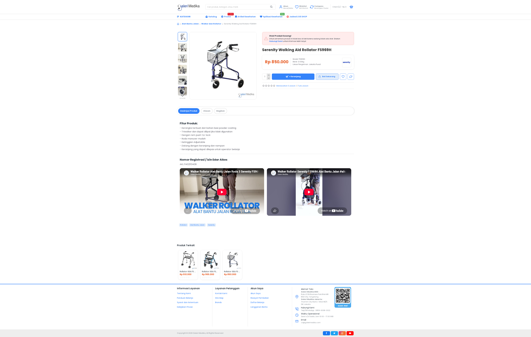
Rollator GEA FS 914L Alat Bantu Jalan (188, 271)
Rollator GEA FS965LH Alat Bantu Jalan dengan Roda (210, 271)
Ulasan (206, 111)
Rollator (183, 225)
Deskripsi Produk (188, 111)
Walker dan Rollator (211, 23)
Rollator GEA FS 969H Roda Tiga (232, 271)
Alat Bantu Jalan (190, 23)
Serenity (211, 225)
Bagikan (220, 111)
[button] (182, 34)
